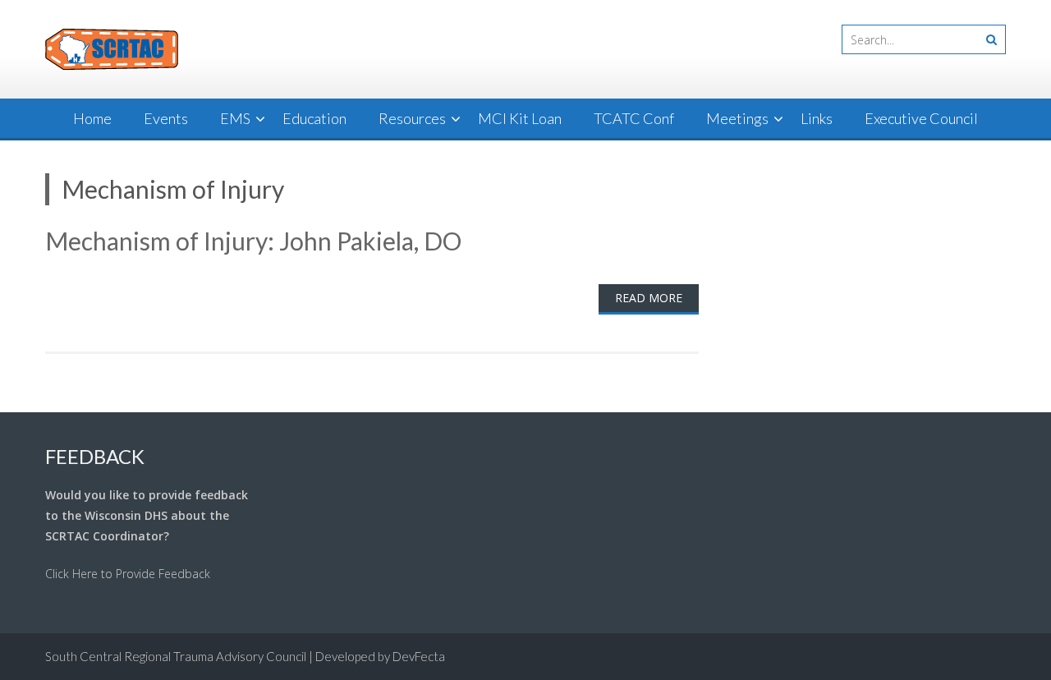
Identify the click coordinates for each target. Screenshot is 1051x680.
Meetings (737, 118)
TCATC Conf (634, 118)
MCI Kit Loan (520, 118)
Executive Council (921, 118)
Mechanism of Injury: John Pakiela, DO (253, 240)
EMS (235, 118)
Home (92, 118)
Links (817, 118)
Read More (648, 298)
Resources (412, 118)
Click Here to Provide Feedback (127, 573)
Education (314, 118)
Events (166, 118)
